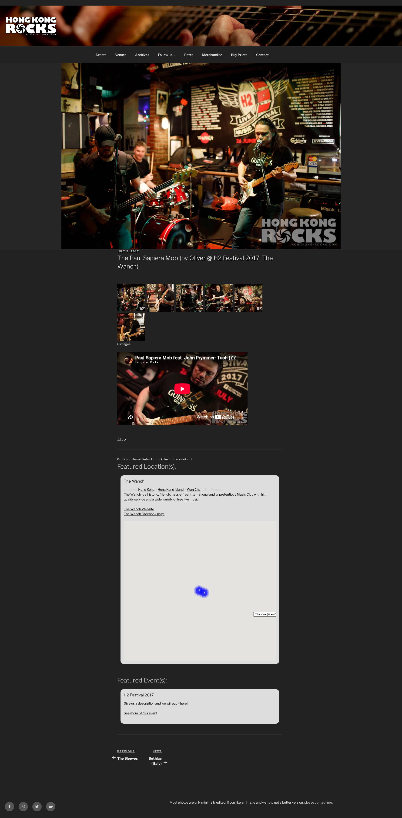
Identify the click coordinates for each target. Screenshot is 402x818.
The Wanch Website (139, 509)
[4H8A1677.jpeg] (160, 310)
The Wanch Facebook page (144, 514)
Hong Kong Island (171, 489)
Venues (120, 55)
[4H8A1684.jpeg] (248, 310)
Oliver (197, 258)
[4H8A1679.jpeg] (190, 310)
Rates (188, 55)
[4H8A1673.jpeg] (131, 310)
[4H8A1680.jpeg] (219, 310)
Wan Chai (194, 489)
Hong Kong (146, 489)
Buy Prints (239, 55)
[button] (268, 614)
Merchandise (212, 55)
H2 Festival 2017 (236, 258)
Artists (100, 55)
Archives (142, 55)
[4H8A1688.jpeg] (131, 339)
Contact (262, 55)
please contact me (318, 802)
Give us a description (139, 703)
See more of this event (140, 713)
